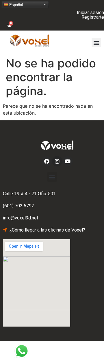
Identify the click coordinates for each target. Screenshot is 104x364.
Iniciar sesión (90, 12)
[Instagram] (57, 161)
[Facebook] (47, 161)
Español (15, 5)
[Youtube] (67, 161)
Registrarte (92, 17)
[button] (96, 42)
